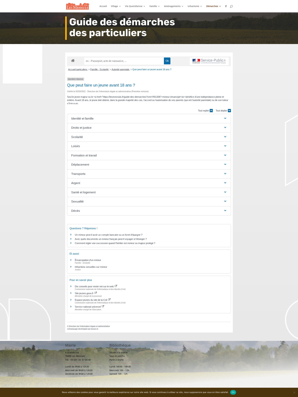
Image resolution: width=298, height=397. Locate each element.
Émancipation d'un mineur (88, 260)
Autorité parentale (121, 69)
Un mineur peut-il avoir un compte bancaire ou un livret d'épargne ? (108, 234)
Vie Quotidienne (133, 6)
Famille (153, 6)
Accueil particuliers (78, 69)
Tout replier (204, 110)
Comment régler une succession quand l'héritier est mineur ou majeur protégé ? (115, 243)
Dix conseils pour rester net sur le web (94, 286)
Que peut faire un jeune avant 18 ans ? (151, 69)
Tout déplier (222, 110)
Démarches (212, 6)
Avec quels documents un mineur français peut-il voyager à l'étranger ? (111, 239)
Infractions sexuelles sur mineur (91, 267)
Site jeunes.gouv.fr (84, 293)
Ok (233, 392)
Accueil (103, 6)
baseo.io (94, 329)
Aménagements (172, 6)
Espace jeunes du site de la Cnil (91, 300)
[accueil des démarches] (72, 60)
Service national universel (88, 306)
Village (114, 6)
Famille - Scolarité (99, 69)
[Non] (294, 392)
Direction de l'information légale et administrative (89, 326)
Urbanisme (193, 6)
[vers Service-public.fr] (209, 61)
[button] (149, 118)
